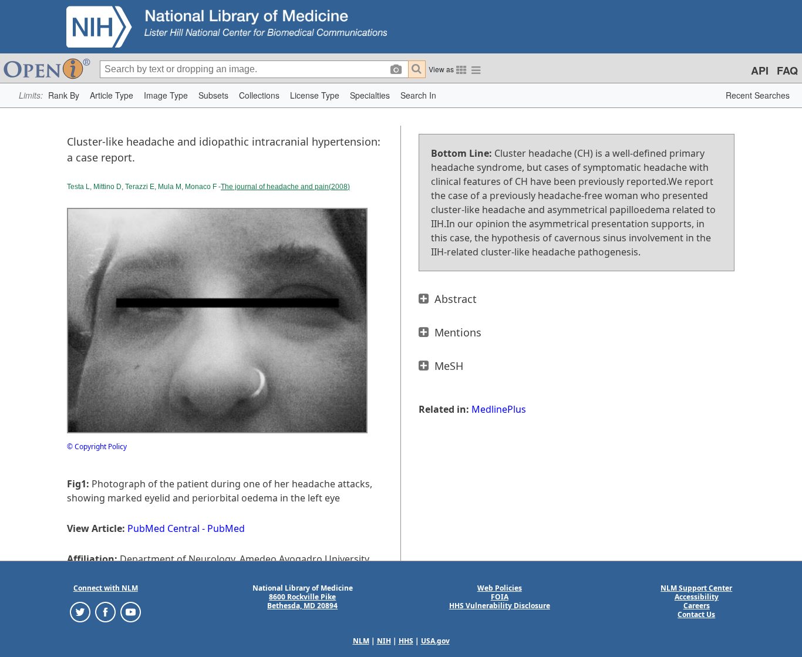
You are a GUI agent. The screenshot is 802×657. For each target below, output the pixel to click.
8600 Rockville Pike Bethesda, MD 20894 (302, 601)
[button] (64, 95)
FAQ (787, 70)
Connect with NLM (105, 588)
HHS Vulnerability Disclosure (499, 606)
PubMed (226, 528)
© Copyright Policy (97, 447)
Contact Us (696, 614)
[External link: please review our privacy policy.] (80, 611)
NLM (361, 641)
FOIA (499, 597)
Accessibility (697, 597)
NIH (384, 641)
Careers (696, 606)
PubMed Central (163, 528)
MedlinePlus (498, 409)
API (760, 70)
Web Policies (499, 588)
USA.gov (435, 641)
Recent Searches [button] (758, 95)
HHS (406, 641)
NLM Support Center (696, 588)
